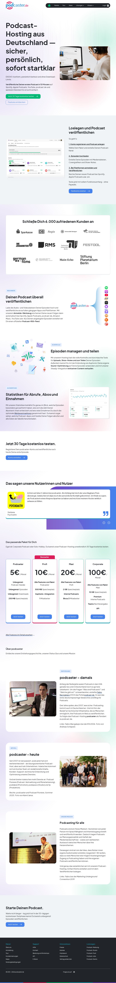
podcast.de (89, 695)
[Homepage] (17, 5)
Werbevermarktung (22, 413)
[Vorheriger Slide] (104, 522)
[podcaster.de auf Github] (74, 972)
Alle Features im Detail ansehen (19, 635)
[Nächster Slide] (109, 522)
